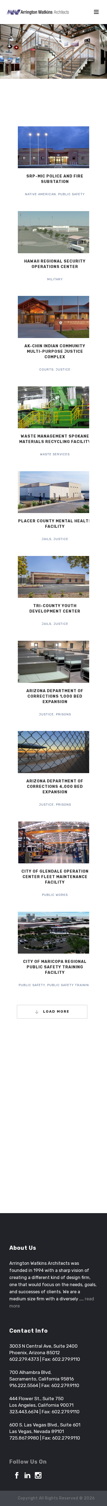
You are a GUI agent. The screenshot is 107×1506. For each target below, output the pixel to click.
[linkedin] (27, 1475)
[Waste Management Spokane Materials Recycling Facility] (65, 407)
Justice (63, 369)
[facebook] (16, 1475)
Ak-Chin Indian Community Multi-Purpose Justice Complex (54, 351)
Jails (46, 539)
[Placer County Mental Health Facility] (65, 492)
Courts (46, 369)
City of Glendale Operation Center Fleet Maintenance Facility (55, 877)
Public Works (55, 895)
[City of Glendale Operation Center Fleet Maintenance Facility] (65, 842)
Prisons (63, 714)
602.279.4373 (24, 1359)
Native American (40, 194)
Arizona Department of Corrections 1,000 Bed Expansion (54, 696)
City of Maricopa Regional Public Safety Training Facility (55, 967)
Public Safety (71, 194)
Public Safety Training (69, 985)
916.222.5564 (23, 1385)
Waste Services (55, 454)
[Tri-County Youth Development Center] (65, 577)
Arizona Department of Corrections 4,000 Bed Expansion (54, 786)
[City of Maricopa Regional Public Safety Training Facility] (65, 933)
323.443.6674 (23, 1411)
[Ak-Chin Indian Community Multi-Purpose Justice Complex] (65, 317)
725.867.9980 (24, 1438)
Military (55, 279)
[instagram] (38, 1475)
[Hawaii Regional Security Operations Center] (65, 232)
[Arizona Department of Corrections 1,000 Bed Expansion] (65, 662)
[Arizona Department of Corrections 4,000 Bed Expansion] (65, 752)
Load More (55, 1011)
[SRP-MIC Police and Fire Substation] (65, 147)
